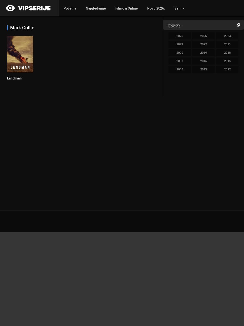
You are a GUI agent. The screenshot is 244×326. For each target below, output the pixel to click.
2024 (227, 36)
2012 (227, 69)
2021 (227, 44)
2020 (179, 52)
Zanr (178, 8)
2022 (203, 44)
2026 (179, 36)
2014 (179, 69)
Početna (70, 8)
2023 (179, 44)
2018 (227, 52)
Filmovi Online (126, 8)
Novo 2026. (156, 8)
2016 (203, 61)
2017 (179, 61)
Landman (14, 78)
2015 (227, 61)
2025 (203, 36)
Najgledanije (96, 8)
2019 (203, 52)
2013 (203, 69)
